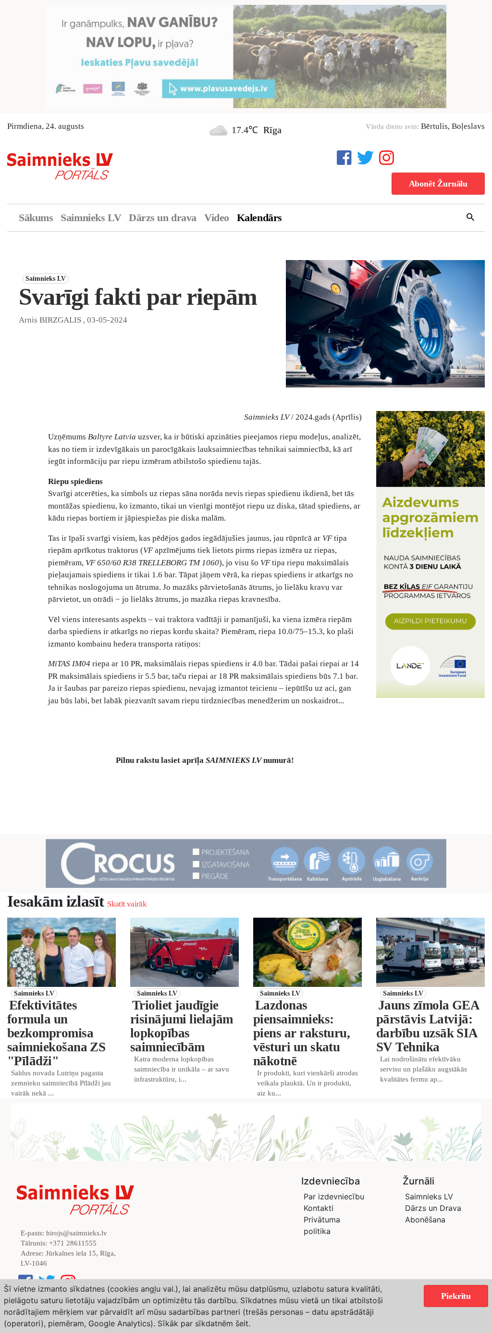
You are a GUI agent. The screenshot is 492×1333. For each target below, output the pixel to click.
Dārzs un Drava (433, 1208)
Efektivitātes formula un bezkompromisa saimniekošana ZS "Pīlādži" (56, 1033)
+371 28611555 (73, 1243)
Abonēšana (425, 1219)
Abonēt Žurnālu (438, 183)
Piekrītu (456, 1296)
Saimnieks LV (91, 218)
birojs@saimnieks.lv (76, 1233)
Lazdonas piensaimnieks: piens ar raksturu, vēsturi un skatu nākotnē (301, 1033)
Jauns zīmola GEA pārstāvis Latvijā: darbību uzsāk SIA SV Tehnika (427, 1026)
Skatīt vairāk (126, 904)
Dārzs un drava (163, 218)
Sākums (36, 218)
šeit (241, 1323)
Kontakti (318, 1208)
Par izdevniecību (334, 1196)
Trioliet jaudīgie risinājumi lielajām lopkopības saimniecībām (181, 1026)
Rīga (272, 130)
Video (216, 218)
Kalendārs (259, 218)
